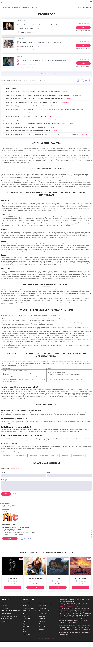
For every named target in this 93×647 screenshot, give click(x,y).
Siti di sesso (42, 616)
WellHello (25, 632)
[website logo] (8, 26)
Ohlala (71, 123)
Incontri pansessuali (21, 455)
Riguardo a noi (5, 608)
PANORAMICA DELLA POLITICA (9, 616)
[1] (11, 468)
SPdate (41, 624)
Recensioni (4, 605)
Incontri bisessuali (7, 455)
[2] (13, 468)
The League (84, 134)
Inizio (2, 603)
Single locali (42, 605)
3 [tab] (91, 534)
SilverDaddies (65, 102)
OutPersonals (53, 106)
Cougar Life (42, 621)
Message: (4, 480)
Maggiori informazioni (83, 31)
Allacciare (25, 613)
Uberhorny (26, 629)
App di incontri (27, 616)
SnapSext (41, 629)
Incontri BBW (42, 608)
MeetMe (69, 113)
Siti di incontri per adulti (29, 611)
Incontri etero (33, 455)
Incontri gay (26, 605)
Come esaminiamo (6, 613)
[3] (15, 468)
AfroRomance (77, 95)
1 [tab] (91, 530)
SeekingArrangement (78, 109)
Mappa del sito (5, 621)
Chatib (25, 621)
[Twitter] (86, 81)
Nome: (3, 472)
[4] (16, 468)
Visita (83, 28)
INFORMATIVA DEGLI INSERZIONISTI (10, 611)
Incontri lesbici (65, 455)
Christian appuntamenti (45, 603)
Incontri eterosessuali (78, 455)
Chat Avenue (42, 618)
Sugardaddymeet (27, 624)
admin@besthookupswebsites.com (68, 606)
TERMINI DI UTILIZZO (6, 618)
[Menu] (91, 2)
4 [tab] (91, 537)
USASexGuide (26, 634)
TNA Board (42, 626)
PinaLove (51, 116)
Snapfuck (41, 632)
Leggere (12, 583)
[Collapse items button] (46, 74)
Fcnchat (65, 91)
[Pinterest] (89, 81)
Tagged (52, 127)
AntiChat (68, 98)
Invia (6, 494)
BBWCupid (26, 626)
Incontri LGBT (54, 455)
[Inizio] (1, 2)
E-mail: (49, 472)
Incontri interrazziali (28, 608)
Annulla (15, 494)
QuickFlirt (57, 130)
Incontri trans (44, 455)
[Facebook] (78, 81)
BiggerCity (69, 120)
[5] (18, 468)
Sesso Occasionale (44, 611)
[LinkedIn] (82, 81)
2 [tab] (91, 532)
